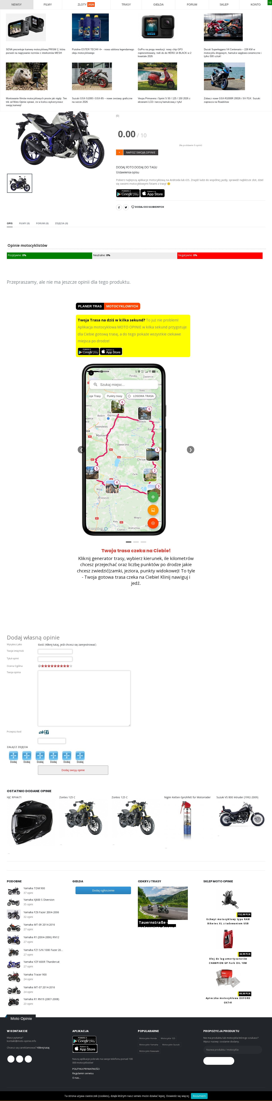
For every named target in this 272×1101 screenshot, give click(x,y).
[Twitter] (126, 207)
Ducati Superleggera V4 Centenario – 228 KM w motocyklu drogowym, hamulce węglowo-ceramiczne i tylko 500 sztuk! (232, 52)
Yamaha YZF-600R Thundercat (41, 961)
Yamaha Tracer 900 (35, 974)
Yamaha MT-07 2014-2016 (39, 987)
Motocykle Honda (148, 1038)
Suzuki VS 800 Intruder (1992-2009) (237, 797)
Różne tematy (13, 95)
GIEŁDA (158, 4)
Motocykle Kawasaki (149, 1051)
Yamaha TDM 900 (34, 888)
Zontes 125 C (67, 797)
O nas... (76, 1077)
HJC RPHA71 (14, 797)
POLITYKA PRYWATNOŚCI (86, 1069)
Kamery (10, 46)
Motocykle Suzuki (171, 1044)
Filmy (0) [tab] (24, 223)
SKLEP (224, 4)
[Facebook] (119, 207)
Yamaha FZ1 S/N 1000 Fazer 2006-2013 (43, 950)
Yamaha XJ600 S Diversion (38, 899)
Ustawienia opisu (127, 172)
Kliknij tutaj (43, 1047)
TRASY (126, 4)
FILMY (48, 4)
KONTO (256, 4)
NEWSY (16, 4)
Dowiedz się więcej (177, 1096)
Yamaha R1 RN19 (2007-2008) (41, 999)
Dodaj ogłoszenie (103, 890)
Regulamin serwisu (83, 1073)
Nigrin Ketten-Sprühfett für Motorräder (187, 797)
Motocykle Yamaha (148, 1044)
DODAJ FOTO (125, 167)
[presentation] (13, 133)
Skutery (142, 95)
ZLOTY (86, 4)
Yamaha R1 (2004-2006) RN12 (41, 937)
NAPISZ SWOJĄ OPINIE (140, 152)
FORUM (192, 4)
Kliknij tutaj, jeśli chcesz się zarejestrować (70, 644)
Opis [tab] (10, 223)
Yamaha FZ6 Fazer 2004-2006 (41, 912)
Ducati (207, 46)
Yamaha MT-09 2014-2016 (39, 924)
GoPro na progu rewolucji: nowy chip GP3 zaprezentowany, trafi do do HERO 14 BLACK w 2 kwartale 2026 (164, 52)
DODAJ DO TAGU (145, 167)
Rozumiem (199, 1096)
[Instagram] (28, 1059)
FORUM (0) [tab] (42, 223)
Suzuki (75, 95)
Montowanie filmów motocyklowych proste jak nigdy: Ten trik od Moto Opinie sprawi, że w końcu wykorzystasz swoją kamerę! (36, 101)
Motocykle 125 (168, 1038)
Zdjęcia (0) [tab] (61, 223)
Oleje (75, 46)
